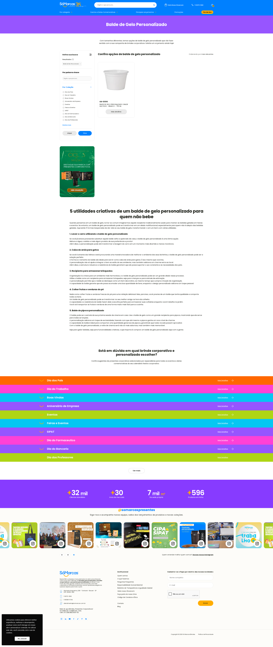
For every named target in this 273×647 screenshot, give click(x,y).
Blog (119, 606)
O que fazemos (123, 579)
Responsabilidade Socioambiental (129, 585)
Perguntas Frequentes (125, 582)
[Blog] (86, 619)
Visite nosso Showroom (126, 591)
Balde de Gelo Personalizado (71, 64)
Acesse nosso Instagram (203, 555)
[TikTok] (78, 619)
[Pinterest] (82, 619)
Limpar (69, 133)
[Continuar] (67, 555)
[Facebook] (74, 619)
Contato (120, 603)
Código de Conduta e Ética (127, 597)
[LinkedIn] (65, 619)
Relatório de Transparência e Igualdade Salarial (134, 588)
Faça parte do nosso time (127, 594)
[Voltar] (62, 555)
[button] (73, 554)
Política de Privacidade (205, 634)
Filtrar (85, 133)
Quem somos (122, 576)
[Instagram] (61, 619)
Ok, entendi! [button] (22, 639)
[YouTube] (69, 619)
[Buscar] (154, 5)
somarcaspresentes (136, 510)
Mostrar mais (66, 125)
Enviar (205, 603)
